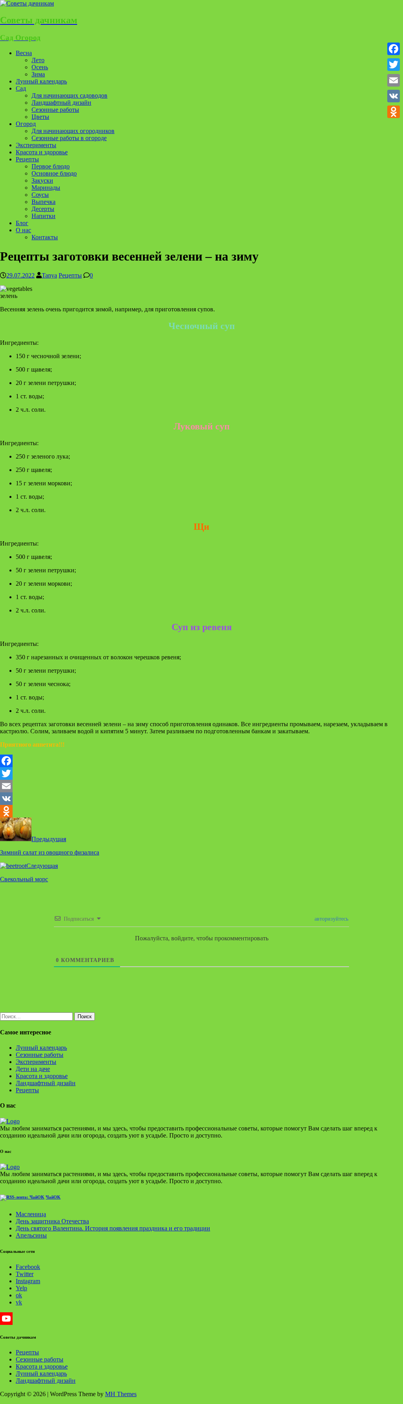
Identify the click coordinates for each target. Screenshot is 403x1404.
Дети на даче (33, 1068)
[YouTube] (201, 1318)
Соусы (40, 194)
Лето (37, 60)
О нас (23, 230)
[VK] (201, 798)
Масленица (31, 1214)
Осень (39, 67)
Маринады (45, 187)
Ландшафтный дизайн (61, 102)
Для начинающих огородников (73, 131)
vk (19, 1302)
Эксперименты (36, 145)
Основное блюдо (54, 173)
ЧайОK (53, 1197)
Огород (26, 123)
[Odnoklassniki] (201, 811)
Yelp (21, 1288)
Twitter (24, 1274)
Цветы (40, 116)
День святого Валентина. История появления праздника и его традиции (113, 1228)
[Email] (201, 786)
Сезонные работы (55, 109)
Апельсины (31, 1235)
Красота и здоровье (42, 152)
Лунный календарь (41, 81)
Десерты (42, 208)
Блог (22, 223)
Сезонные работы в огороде (69, 138)
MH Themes (121, 1394)
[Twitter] (201, 773)
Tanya (49, 275)
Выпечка (43, 201)
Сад (21, 88)
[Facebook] (201, 761)
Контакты (44, 237)
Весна (24, 53)
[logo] (10, 1121)
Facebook (28, 1266)
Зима (38, 74)
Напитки (43, 216)
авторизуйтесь (330, 919)
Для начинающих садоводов (69, 95)
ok (19, 1295)
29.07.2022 (20, 275)
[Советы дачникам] (27, 3)
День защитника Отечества (52, 1221)
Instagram (28, 1281)
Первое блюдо (50, 166)
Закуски (42, 180)
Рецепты (27, 159)
